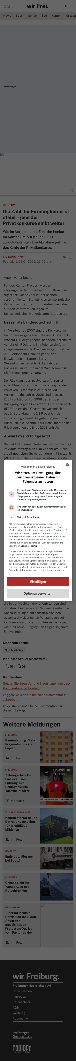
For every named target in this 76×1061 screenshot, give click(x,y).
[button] (38, 517)
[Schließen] (67, 465)
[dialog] (38, 530)
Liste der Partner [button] (29, 545)
